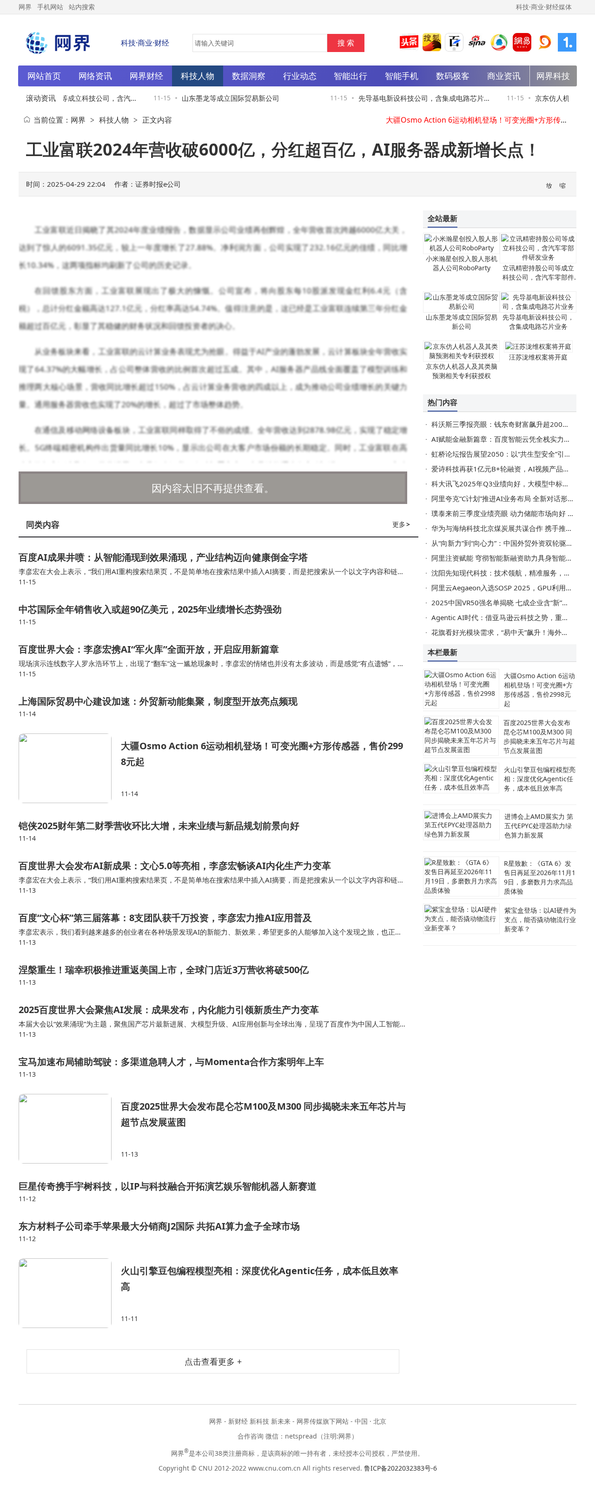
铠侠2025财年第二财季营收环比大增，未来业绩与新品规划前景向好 (159, 825)
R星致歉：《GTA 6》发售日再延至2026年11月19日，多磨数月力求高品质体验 (539, 877)
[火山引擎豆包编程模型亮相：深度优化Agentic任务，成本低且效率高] (70, 1293)
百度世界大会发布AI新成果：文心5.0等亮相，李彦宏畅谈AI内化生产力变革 (175, 865)
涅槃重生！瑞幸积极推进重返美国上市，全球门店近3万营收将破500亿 (164, 969)
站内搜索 (82, 6)
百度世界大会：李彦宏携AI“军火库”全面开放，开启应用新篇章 (149, 649)
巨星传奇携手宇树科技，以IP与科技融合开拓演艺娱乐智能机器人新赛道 (168, 1186)
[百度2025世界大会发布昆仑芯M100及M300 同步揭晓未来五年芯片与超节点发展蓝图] (70, 1129)
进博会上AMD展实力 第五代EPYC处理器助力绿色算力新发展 (538, 825)
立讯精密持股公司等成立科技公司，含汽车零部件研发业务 (538, 277)
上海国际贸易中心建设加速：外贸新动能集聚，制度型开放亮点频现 (158, 701)
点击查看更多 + (213, 1361)
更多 (401, 524)
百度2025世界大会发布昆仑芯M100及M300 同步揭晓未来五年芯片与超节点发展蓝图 (539, 736)
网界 (78, 120)
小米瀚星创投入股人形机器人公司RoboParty (461, 263)
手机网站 (50, 6)
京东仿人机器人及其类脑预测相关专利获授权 (461, 371)
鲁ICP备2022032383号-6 (400, 1468)
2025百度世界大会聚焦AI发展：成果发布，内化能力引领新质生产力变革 (169, 1009)
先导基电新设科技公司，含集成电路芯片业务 (538, 322)
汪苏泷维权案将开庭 (538, 357)
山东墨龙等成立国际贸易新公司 (218, 98)
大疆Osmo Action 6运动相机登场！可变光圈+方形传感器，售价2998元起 (539, 689)
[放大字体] (549, 185)
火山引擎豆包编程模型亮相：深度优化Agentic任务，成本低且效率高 (539, 778)
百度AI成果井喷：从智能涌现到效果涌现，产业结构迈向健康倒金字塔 (163, 557)
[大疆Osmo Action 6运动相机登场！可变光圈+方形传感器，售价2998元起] (70, 768)
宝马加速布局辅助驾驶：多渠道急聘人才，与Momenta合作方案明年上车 (171, 1061)
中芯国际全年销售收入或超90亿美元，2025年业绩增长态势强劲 (150, 609)
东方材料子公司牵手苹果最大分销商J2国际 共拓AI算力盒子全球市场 (159, 1226)
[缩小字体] (563, 185)
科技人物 (114, 120)
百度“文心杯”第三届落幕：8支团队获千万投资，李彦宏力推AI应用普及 (165, 917)
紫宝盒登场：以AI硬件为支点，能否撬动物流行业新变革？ (540, 919)
